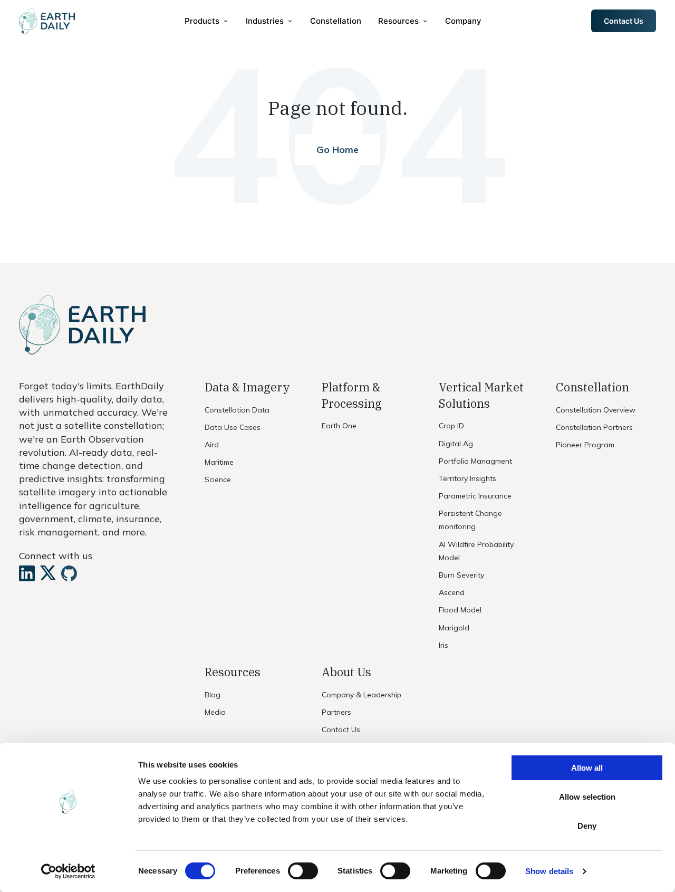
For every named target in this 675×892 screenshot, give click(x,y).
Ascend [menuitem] (452, 592)
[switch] (303, 870)
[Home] (47, 21)
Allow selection (587, 796)
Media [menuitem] (215, 712)
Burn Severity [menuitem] (461, 575)
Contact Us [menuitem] (341, 729)
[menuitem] (206, 21)
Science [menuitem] (218, 479)
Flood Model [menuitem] (460, 610)
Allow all (587, 767)
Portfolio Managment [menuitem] (475, 461)
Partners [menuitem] (336, 712)
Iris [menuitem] (443, 645)
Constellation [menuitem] (335, 21)
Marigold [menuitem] (454, 627)
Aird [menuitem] (212, 444)
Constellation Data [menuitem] (237, 410)
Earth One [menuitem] (339, 425)
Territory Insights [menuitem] (467, 478)
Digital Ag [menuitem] (456, 443)
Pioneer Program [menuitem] (585, 444)
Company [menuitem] (463, 21)
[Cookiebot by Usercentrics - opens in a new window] (68, 871)
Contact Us (623, 20)
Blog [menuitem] (212, 694)
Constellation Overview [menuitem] (595, 410)
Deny (586, 825)
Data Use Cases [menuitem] (233, 427)
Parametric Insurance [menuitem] (475, 496)
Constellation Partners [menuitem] (594, 427)
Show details (549, 871)
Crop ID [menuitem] (451, 425)
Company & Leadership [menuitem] (361, 694)
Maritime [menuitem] (219, 462)
